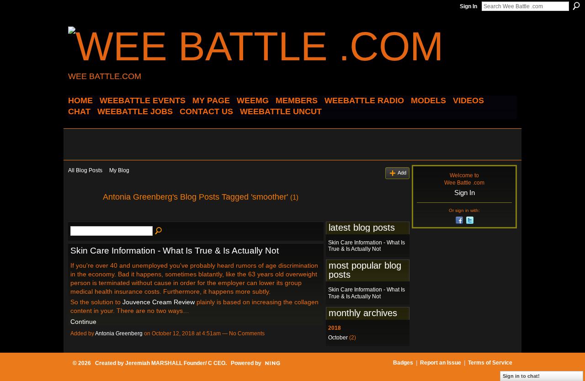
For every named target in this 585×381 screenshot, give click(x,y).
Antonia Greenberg (119, 333)
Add (402, 172)
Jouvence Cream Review (158, 302)
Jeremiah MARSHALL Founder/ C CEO (175, 363)
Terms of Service (490, 363)
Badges (403, 363)
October (338, 337)
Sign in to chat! (521, 376)
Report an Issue (440, 363)
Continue (83, 321)
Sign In (468, 6)
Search (576, 6)
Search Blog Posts (159, 231)
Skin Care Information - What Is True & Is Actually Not (174, 250)
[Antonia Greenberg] (82, 217)
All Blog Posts (85, 170)
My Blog (119, 170)
